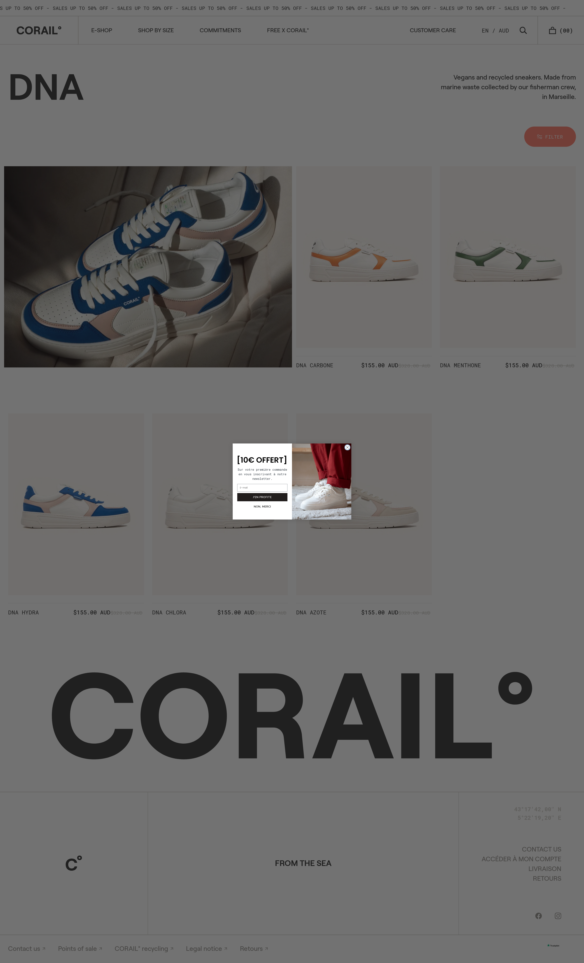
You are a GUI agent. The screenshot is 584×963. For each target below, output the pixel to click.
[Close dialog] (347, 447)
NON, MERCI (262, 506)
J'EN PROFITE (262, 497)
